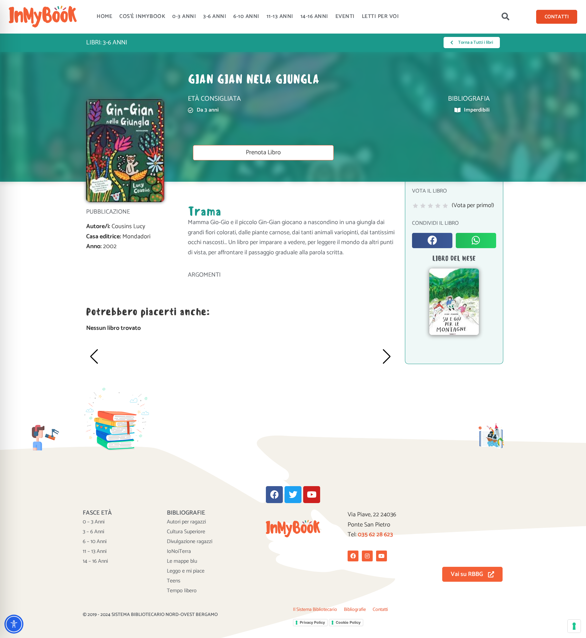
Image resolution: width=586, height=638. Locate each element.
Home (104, 16)
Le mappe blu (182, 561)
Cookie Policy (348, 622)
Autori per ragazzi (186, 522)
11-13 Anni (280, 16)
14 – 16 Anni (95, 561)
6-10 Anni (246, 16)
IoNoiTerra (179, 551)
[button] (506, 16)
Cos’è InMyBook (142, 16)
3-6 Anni (214, 16)
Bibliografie (355, 610)
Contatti (380, 610)
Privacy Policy (312, 622)
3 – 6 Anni (93, 531)
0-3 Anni (184, 16)
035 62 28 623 (375, 535)
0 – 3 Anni (93, 522)
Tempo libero (182, 590)
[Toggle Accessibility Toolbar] (14, 624)
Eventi (345, 16)
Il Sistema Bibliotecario (315, 610)
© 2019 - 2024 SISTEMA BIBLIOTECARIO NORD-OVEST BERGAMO (150, 615)
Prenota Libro (263, 152)
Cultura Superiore (186, 531)
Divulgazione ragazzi (189, 541)
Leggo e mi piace (185, 571)
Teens (173, 581)
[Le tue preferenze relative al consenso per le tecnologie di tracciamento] (574, 626)
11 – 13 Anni (94, 551)
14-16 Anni (314, 16)
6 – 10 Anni (94, 541)
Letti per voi (380, 16)
